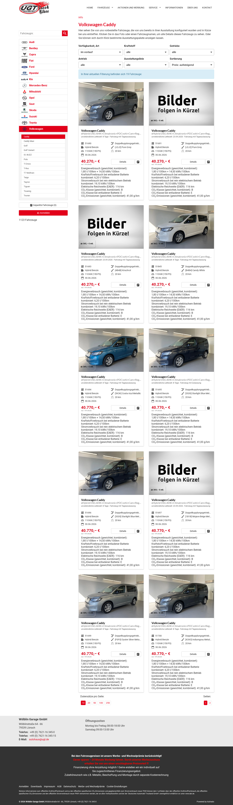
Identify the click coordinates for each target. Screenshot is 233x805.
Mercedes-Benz (38, 85)
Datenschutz (70, 786)
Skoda (32, 110)
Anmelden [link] (45, 213)
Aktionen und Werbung (131, 7)
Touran (27, 195)
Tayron (27, 182)
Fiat (31, 60)
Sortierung (176, 58)
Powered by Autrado (205, 802)
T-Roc (26, 168)
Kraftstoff (129, 45)
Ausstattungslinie (134, 58)
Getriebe (175, 45)
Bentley (33, 48)
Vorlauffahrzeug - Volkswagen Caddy (111, 141)
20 (89, 703)
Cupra (32, 54)
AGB (59, 786)
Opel (31, 97)
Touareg (27, 191)
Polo (26, 159)
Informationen (174, 7)
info (80, 17)
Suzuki (33, 116)
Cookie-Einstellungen (117, 786)
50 (94, 703)
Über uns (192, 7)
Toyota (33, 122)
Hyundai (34, 73)
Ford (31, 66)
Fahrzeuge (103, 7)
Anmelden (24, 786)
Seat (31, 103)
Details (123, 162)
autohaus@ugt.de (39, 739)
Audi (31, 42)
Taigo (26, 177)
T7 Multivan (29, 173)
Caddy (26, 136)
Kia (31, 79)
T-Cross (27, 164)
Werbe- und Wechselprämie (91, 786)
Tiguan (27, 186)
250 (108, 703)
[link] (138, 161)
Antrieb (82, 58)
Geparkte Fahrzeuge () (44, 205)
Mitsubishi (35, 91)
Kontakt (207, 7)
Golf (26, 146)
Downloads (36, 786)
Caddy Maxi (29, 141)
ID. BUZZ (28, 155)
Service (153, 7)
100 (101, 703)
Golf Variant (29, 150)
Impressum (49, 786)
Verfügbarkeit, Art (88, 45)
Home (90, 7)
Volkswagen (36, 128)
